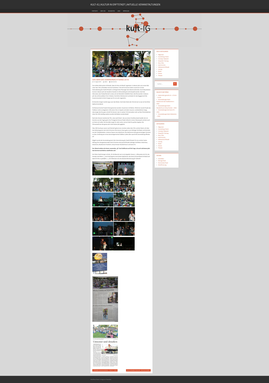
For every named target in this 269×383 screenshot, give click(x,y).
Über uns (102, 11)
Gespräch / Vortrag (163, 61)
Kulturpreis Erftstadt (163, 67)
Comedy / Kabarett (163, 59)
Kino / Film (161, 63)
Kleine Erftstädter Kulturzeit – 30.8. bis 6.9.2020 (138, 371)
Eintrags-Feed (162, 160)
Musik (159, 71)
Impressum (126, 11)
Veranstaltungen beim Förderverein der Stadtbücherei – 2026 (165, 102)
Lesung (160, 69)
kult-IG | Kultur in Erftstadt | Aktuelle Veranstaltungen (125, 4)
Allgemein (161, 54)
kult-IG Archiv (113, 81)
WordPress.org (162, 165)
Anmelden (161, 158)
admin (105, 81)
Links (118, 11)
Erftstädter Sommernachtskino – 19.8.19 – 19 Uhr (105, 371)
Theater (160, 75)
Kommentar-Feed (163, 163)
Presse (160, 73)
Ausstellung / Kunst (163, 57)
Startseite (95, 11)
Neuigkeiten (111, 11)
